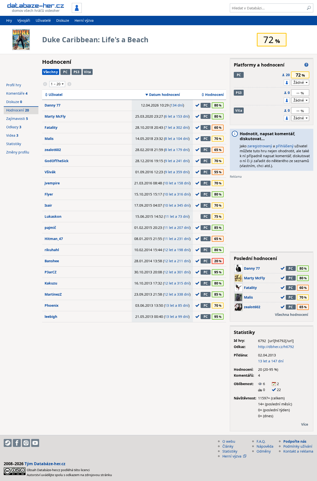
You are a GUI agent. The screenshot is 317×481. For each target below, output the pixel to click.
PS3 (76, 72)
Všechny (50, 72)
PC (65, 72)
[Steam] (8, 443)
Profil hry (13, 85)
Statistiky (13, 143)
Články (227, 446)
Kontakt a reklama (298, 451)
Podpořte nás (294, 441)
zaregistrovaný (259, 146)
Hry (9, 20)
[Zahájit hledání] (309, 8)
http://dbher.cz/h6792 (276, 346)
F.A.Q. (261, 441)
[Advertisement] (271, 213)
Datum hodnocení (164, 94)
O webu (228, 441)
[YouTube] (35, 443)
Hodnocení (214, 94)
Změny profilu (17, 152)
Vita (87, 72)
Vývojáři (23, 20)
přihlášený (284, 146)
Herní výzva (84, 20)
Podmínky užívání (297, 446)
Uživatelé (43, 20)
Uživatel (55, 94)
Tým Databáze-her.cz (45, 463)
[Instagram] (26, 443)
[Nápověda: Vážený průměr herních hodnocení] (306, 65)
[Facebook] (17, 443)
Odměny (264, 451)
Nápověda (265, 446)
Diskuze (62, 20)
